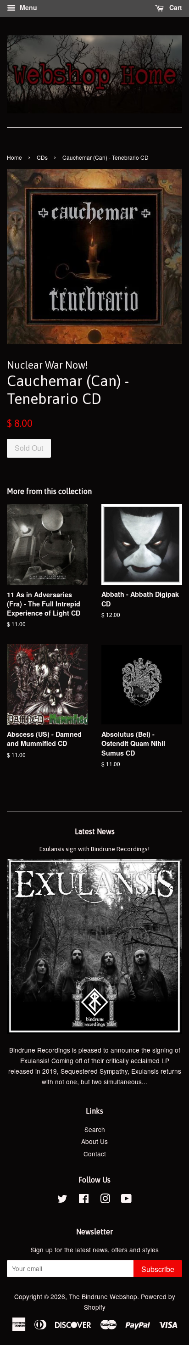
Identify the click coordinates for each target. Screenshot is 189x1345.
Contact (94, 1153)
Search (94, 1129)
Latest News (95, 831)
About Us (94, 1141)
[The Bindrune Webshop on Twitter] (62, 1200)
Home (14, 157)
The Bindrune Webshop (103, 1296)
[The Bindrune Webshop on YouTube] (126, 1200)
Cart (174, 7)
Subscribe (157, 1269)
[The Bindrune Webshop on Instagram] (105, 1200)
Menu (27, 7)
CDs (42, 157)
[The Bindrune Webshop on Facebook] (83, 1200)
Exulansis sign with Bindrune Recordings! (94, 848)
